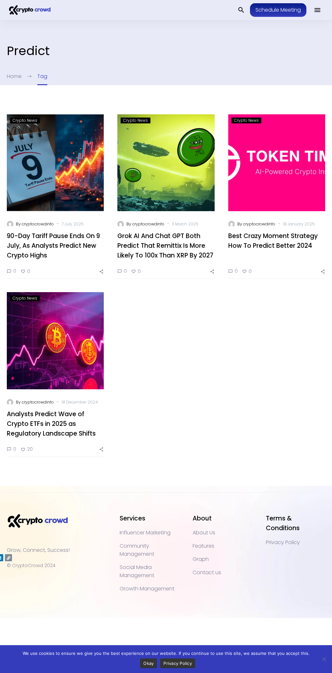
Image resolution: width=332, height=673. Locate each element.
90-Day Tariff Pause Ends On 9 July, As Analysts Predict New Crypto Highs (53, 246)
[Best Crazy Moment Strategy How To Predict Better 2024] (276, 162)
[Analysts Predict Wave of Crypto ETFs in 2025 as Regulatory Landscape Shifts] (55, 340)
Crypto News (25, 120)
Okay (148, 663)
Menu (317, 10)
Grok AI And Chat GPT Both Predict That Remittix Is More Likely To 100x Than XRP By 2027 (165, 246)
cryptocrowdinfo (38, 224)
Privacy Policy (177, 663)
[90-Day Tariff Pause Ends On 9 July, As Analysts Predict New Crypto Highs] (55, 162)
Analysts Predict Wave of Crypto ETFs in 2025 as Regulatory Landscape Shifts (51, 424)
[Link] (8, 557)
